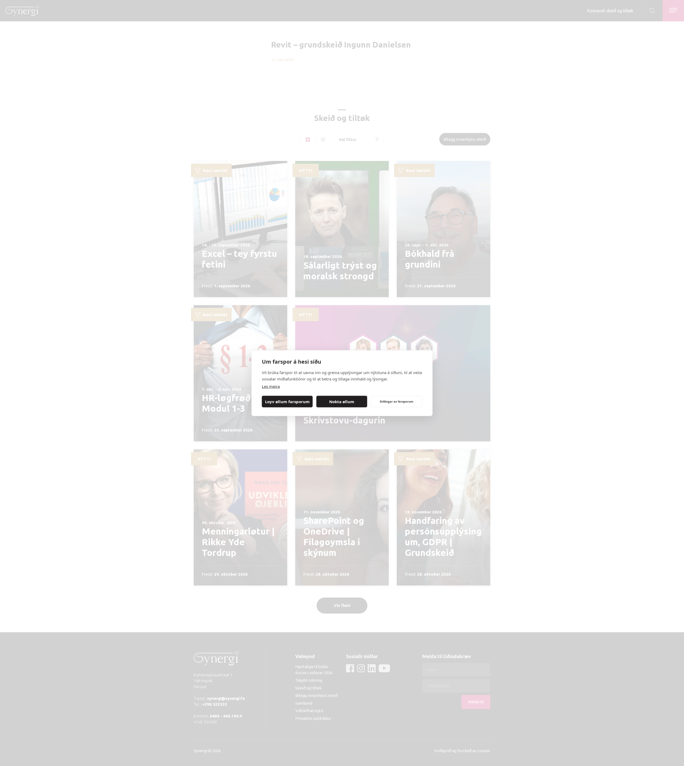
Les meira (271, 386)
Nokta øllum (341, 401)
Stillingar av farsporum (396, 401)
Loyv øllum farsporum (287, 401)
